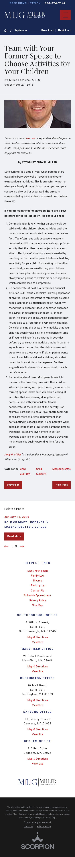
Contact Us (37, 591)
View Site (37, 642)
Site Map (37, 605)
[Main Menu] (65, 15)
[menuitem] (37, 570)
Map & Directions (37, 637)
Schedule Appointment (37, 595)
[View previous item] (6, 546)
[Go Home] (7, 30)
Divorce (37, 581)
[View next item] (22, 546)
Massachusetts (61, 469)
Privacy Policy (37, 600)
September (21, 30)
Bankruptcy (37, 585)
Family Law (37, 576)
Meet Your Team (37, 571)
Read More (14, 536)
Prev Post (13, 485)
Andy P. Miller (12, 455)
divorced (30, 138)
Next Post (62, 485)
